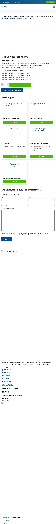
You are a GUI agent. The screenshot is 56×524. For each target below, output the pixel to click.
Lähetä (6, 239)
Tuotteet (9, 16)
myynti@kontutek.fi (16, 2)
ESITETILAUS (5, 373)
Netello (6, 523)
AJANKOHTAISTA (6, 370)
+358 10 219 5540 (6, 2)
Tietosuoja (6, 520)
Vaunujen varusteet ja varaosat (34, 16)
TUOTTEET (5, 367)
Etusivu (3, 16)
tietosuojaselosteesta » (40, 235)
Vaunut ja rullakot (18, 16)
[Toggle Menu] (54, 7)
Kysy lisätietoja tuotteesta (12, 90)
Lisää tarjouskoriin (20, 85)
